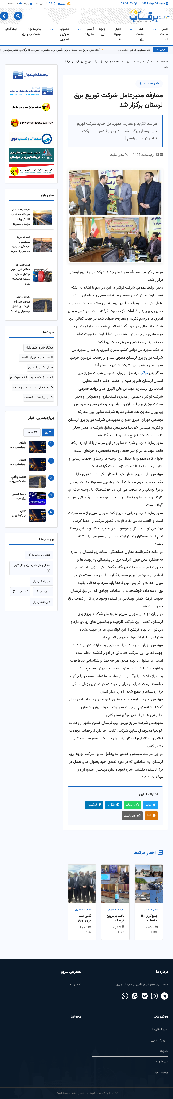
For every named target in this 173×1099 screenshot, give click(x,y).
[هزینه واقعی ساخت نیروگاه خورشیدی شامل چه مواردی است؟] (42, 307)
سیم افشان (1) (41, 583)
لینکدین (92, 804)
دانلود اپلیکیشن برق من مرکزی (18, 447)
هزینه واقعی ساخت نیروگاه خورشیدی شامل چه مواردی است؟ (20, 306)
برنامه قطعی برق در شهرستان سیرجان (19, 498)
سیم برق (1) (43, 594)
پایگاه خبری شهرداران (39, 350)
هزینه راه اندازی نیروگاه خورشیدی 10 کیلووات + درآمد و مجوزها (20, 219)
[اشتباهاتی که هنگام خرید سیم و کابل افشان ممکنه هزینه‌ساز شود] (42, 277)
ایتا (149, 815)
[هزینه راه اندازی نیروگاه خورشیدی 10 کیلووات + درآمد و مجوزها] (42, 220)
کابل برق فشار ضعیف (38, 400)
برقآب (143, 373)
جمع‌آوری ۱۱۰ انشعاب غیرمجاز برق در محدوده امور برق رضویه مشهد (149, 918)
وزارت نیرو (102, 32)
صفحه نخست (159, 61)
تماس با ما (75, 984)
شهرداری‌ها (161, 1061)
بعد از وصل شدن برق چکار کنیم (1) (32, 570)
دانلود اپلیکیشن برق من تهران (18, 516)
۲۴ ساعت (32, 435)
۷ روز (48, 435)
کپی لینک (129, 815)
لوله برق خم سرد (41, 380)
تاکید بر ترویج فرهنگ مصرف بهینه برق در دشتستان (115, 918)
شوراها (164, 1051)
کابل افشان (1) (41, 604)
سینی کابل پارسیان (40, 370)
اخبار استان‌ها (160, 1029)
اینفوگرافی (11, 29)
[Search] (18, 16)
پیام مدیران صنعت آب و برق (31, 32)
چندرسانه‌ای (161, 1072)
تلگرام (111, 804)
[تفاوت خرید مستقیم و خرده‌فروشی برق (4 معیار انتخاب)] (42, 247)
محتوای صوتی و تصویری (64, 34)
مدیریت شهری (159, 1040)
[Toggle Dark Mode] (4, 16)
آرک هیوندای (18, 380)
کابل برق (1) (20, 594)
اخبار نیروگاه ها (117, 34)
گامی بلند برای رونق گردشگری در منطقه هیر (82, 918)
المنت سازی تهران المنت (36, 360)
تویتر (148, 804)
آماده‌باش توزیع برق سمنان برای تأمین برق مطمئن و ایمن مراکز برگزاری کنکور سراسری (62, 50)
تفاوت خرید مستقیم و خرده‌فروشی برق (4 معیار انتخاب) (20, 246)
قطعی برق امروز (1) (38, 557)
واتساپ (130, 804)
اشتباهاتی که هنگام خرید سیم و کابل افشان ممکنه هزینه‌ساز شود (20, 276)
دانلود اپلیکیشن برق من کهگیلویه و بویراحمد (17, 464)
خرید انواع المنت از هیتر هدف (33, 390)
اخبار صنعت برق (135, 61)
